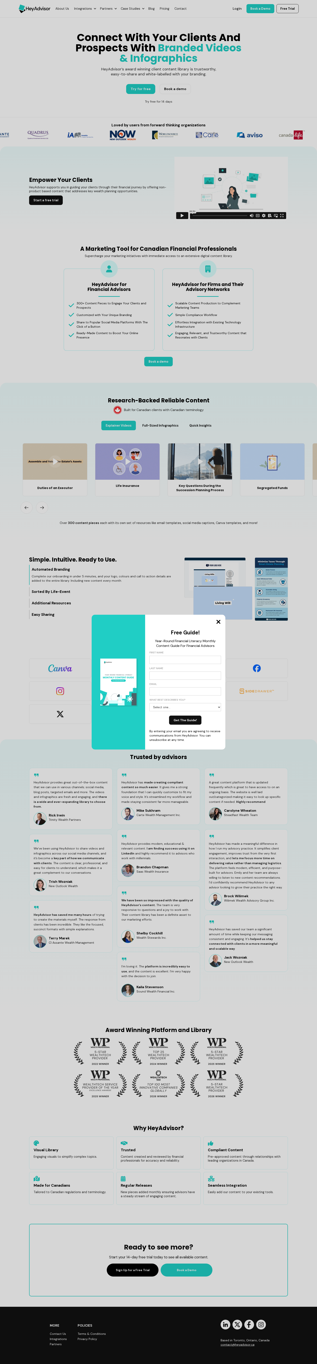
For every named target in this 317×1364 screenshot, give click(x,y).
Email (153, 684)
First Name (156, 652)
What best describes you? (167, 700)
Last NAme (156, 668)
